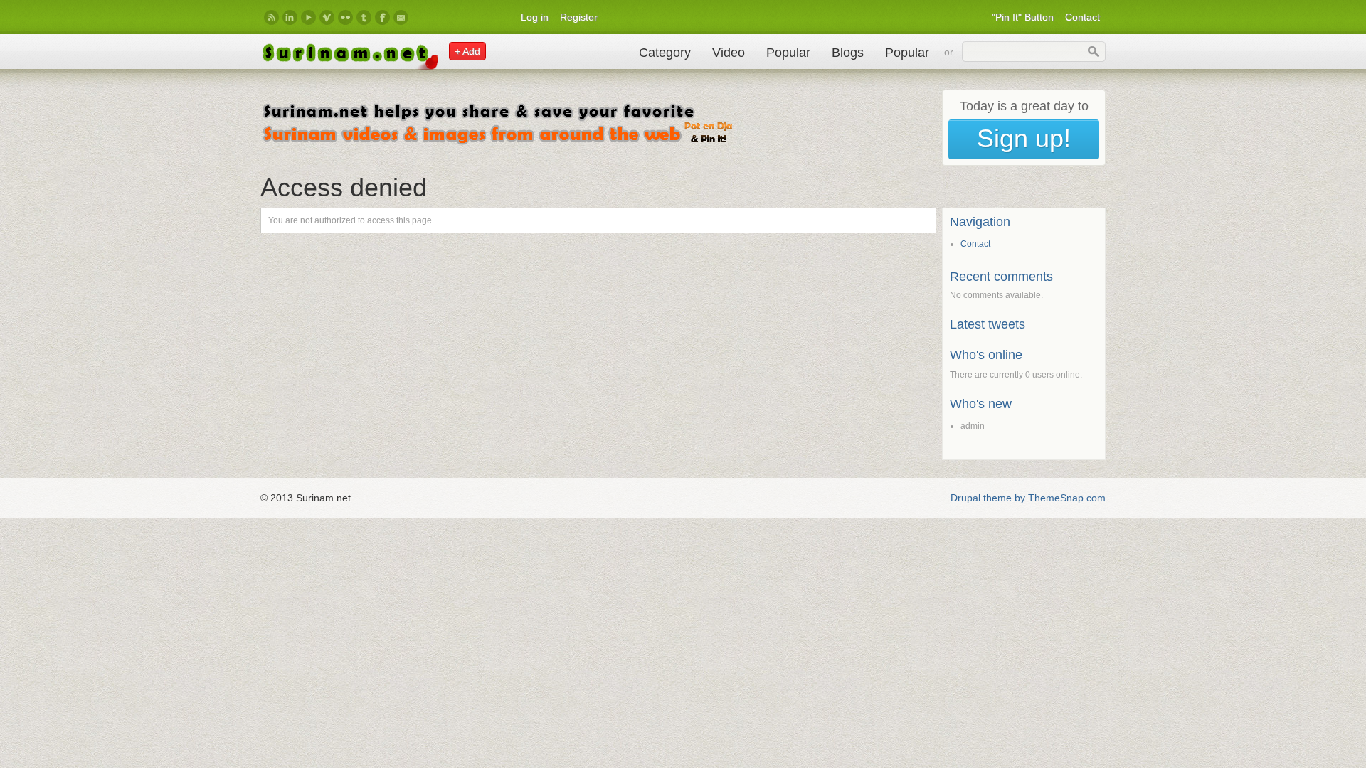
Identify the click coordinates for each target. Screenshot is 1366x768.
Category (665, 53)
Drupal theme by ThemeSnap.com (1028, 497)
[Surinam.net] (349, 66)
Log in (535, 17)
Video (728, 53)
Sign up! (1024, 138)
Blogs (848, 53)
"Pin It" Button (1023, 17)
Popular (788, 53)
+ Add (467, 51)
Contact (1082, 17)
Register (579, 17)
